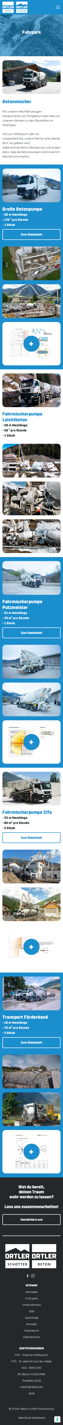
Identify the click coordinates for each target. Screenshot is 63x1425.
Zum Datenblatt (31, 234)
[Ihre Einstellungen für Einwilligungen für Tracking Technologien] (57, 1419)
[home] (8, 7)
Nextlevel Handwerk (31, 1417)
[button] (57, 7)
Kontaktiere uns (32, 1219)
